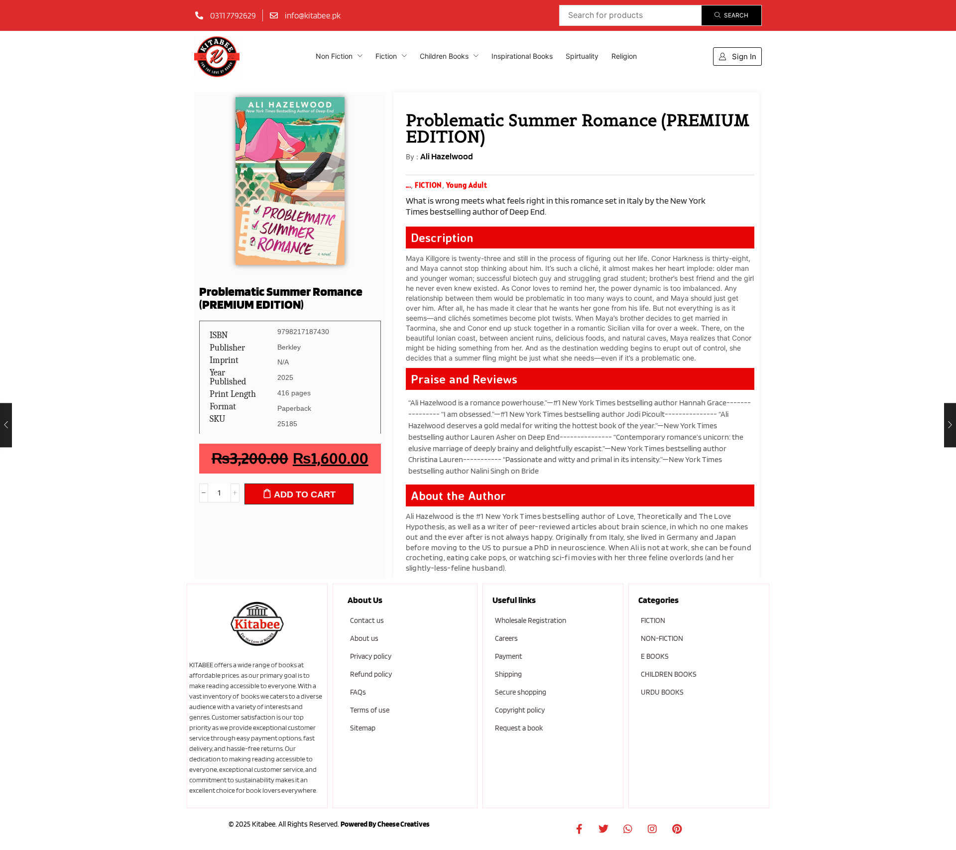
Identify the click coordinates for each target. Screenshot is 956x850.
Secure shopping (520, 692)
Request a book (519, 728)
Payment (508, 656)
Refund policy (371, 674)
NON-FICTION (662, 638)
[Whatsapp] (628, 829)
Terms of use (369, 710)
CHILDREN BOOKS (669, 674)
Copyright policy (520, 710)
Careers (506, 638)
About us (364, 638)
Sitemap (362, 728)
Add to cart (305, 494)
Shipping (508, 674)
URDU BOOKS (662, 692)
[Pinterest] (677, 829)
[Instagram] (652, 829)
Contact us (367, 620)
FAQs (358, 692)
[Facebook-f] (579, 829)
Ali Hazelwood (446, 156)
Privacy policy (370, 656)
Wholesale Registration (530, 620)
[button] (737, 56)
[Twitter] (603, 829)
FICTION (653, 620)
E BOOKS (655, 656)
